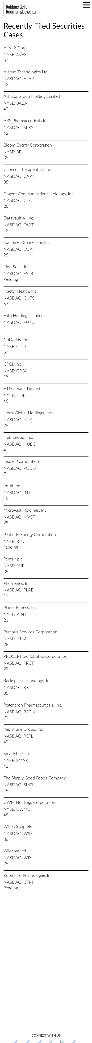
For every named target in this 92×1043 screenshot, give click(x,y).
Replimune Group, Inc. (24, 729)
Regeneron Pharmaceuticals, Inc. (33, 705)
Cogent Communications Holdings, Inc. (39, 194)
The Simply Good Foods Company (35, 778)
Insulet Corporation (21, 462)
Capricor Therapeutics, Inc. (28, 170)
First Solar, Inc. (17, 267)
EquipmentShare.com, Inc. (27, 243)
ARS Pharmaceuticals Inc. (26, 121)
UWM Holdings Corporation (29, 803)
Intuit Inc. (12, 486)
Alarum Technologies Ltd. (26, 72)
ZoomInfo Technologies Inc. (28, 875)
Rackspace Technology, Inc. (28, 681)
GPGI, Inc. (13, 364)
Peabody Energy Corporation (30, 535)
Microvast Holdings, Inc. (25, 510)
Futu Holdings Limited (24, 316)
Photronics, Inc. (17, 584)
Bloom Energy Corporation (28, 145)
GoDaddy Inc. (16, 340)
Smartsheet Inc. (18, 754)
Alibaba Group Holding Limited (32, 96)
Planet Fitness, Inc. (21, 608)
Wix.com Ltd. (15, 851)
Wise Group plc (18, 827)
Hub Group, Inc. (18, 437)
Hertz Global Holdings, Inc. (28, 413)
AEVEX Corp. (16, 48)
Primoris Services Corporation (30, 632)
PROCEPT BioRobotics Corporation (35, 656)
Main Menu (86, 7)
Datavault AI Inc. (19, 218)
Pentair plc (13, 559)
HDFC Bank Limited (22, 389)
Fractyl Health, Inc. (21, 291)
